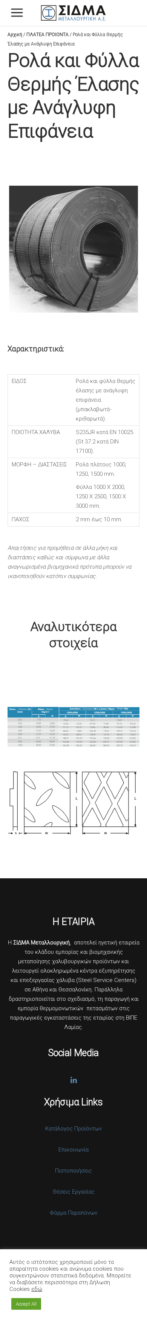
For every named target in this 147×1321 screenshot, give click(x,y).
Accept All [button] (26, 1304)
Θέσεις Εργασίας (74, 1191)
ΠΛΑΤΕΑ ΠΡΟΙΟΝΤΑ (47, 34)
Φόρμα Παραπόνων (73, 1212)
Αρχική (15, 34)
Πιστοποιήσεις (73, 1170)
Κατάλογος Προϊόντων (73, 1128)
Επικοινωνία (73, 1149)
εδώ (36, 1289)
